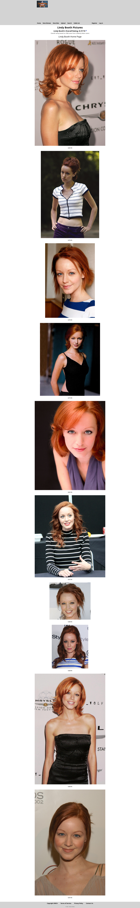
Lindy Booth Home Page (70, 36)
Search (69, 23)
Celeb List (77, 23)
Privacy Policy (78, 903)
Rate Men (56, 23)
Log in (101, 23)
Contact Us (89, 903)
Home (39, 23)
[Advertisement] (76, 11)
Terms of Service (66, 903)
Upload (63, 23)
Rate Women (47, 23)
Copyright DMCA (52, 903)
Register (94, 23)
